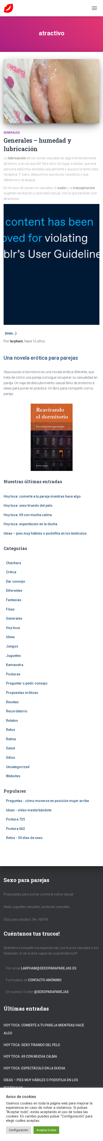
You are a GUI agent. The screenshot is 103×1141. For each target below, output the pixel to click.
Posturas (13, 674)
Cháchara (13, 563)
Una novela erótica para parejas (41, 358)
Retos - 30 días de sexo (24, 838)
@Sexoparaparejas (51, 992)
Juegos (12, 646)
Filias (10, 609)
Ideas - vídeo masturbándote (29, 810)
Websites (13, 776)
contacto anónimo (45, 980)
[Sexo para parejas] (10, 8)
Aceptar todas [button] (46, 1130)
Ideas (10, 637)
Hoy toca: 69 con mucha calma (28, 515)
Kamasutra (14, 665)
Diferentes (14, 590)
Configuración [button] (18, 1130)
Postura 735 (15, 819)
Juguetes (13, 656)
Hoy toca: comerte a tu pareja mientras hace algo (42, 496)
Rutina (11, 739)
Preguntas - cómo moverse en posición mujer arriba (47, 801)
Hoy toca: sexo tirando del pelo (28, 505)
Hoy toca (13, 628)
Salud (10, 748)
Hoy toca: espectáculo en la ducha (30, 524)
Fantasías (13, 600)
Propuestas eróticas (22, 693)
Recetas (12, 702)
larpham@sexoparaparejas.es (48, 968)
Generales (12, 132)
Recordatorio (16, 711)
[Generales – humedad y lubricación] (51, 91)
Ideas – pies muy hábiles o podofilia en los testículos (45, 533)
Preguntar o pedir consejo (26, 683)
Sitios (10, 757)
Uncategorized (17, 767)
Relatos (12, 720)
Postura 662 (15, 829)
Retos (10, 730)
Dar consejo (15, 581)
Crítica (11, 572)
